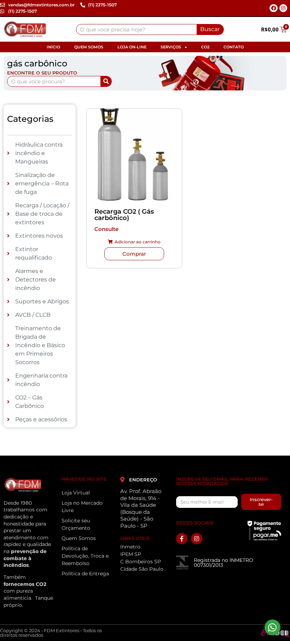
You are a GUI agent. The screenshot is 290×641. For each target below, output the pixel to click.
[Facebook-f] (181, 538)
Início (53, 46)
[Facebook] (273, 8)
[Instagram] (283, 8)
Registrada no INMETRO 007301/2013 (223, 562)
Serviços (171, 46)
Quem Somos (88, 46)
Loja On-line (131, 46)
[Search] (105, 81)
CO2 (205, 46)
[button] (134, 242)
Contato (234, 46)
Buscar (210, 29)
